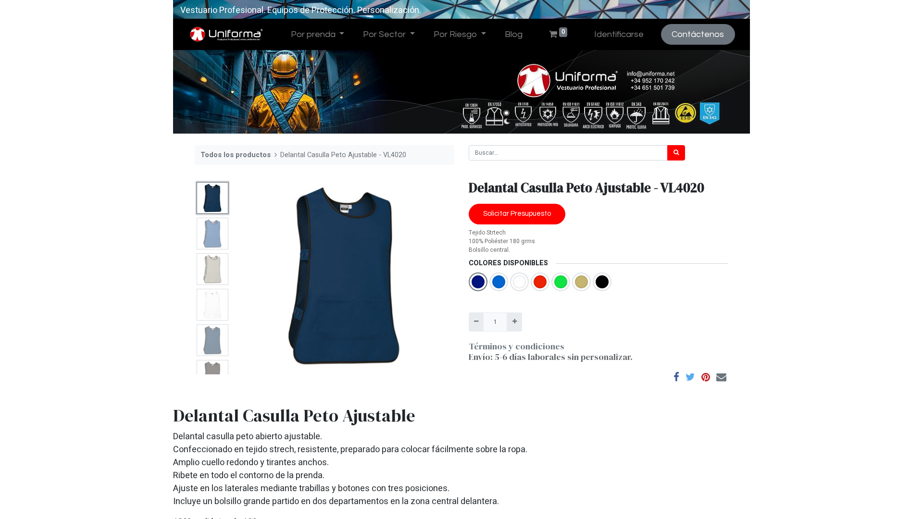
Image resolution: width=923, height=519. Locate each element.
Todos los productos (235, 155)
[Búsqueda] (676, 153)
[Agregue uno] (514, 322)
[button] (250, 276)
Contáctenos (698, 34)
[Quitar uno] (476, 322)
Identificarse (619, 34)
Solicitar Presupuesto (517, 213)
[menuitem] (513, 34)
